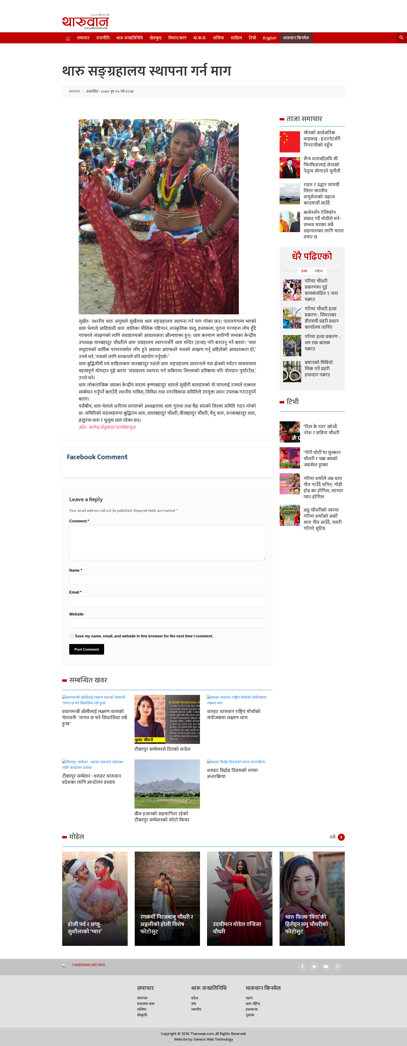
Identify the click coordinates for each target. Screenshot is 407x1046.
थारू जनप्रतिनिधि (129, 38)
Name (75, 570)
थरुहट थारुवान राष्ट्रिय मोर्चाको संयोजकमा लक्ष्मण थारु (233, 715)
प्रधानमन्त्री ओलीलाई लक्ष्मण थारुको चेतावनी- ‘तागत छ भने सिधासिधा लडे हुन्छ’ (94, 718)
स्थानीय (196, 1009)
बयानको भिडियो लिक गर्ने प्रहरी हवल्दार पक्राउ (319, 369)
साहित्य (236, 38)
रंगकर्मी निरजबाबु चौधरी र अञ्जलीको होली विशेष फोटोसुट (166, 924)
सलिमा (218, 38)
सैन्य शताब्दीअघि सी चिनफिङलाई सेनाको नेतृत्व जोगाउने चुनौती (322, 165)
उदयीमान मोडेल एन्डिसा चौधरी (237, 928)
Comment (79, 521)
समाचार (83, 38)
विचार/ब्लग (177, 38)
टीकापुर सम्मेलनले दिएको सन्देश (162, 749)
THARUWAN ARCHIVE (88, 965)
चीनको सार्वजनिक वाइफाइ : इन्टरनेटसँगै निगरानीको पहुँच (322, 139)
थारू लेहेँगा (253, 1004)
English (269, 38)
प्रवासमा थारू (146, 1004)
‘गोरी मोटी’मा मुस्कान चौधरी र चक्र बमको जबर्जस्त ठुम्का (322, 459)
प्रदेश (194, 998)
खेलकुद (156, 38)
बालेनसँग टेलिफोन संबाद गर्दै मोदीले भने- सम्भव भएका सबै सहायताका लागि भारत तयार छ (324, 225)
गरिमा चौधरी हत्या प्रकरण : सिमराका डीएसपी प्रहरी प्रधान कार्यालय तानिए (322, 318)
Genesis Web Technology (213, 1039)
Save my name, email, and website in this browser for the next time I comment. (144, 636)
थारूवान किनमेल (296, 38)
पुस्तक (250, 1015)
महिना (319, 271)
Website (76, 614)
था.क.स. (199, 38)
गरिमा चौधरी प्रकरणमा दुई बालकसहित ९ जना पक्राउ (321, 290)
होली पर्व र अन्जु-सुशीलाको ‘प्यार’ (85, 928)
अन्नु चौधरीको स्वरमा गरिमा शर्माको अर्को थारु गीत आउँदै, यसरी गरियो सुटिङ (323, 519)
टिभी (252, 38)
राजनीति (103, 38)
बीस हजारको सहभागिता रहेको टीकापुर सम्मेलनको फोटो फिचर (161, 817)
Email (75, 592)
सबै (332, 837)
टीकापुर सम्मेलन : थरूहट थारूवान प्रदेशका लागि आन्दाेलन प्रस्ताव (91, 779)
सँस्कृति (142, 1015)
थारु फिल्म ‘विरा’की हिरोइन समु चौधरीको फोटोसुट (306, 924)
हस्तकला (252, 1009)
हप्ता (304, 271)
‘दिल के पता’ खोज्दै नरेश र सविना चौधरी (321, 430)
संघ (193, 1004)
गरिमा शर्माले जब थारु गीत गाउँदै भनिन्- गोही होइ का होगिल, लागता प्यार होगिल (323, 488)
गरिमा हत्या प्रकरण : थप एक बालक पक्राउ (322, 343)
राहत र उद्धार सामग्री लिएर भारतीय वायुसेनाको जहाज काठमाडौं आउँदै (321, 194)
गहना (249, 998)
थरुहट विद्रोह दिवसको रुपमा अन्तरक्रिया (232, 774)
